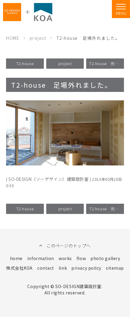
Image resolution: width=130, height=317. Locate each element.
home (16, 258)
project (38, 38)
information (40, 258)
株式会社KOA (19, 268)
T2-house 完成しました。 (106, 63)
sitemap (115, 268)
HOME (12, 38)
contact (45, 268)
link (63, 268)
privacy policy (86, 268)
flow (81, 258)
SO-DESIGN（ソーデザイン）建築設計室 (48, 179)
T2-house (25, 63)
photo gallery (105, 258)
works (65, 258)
